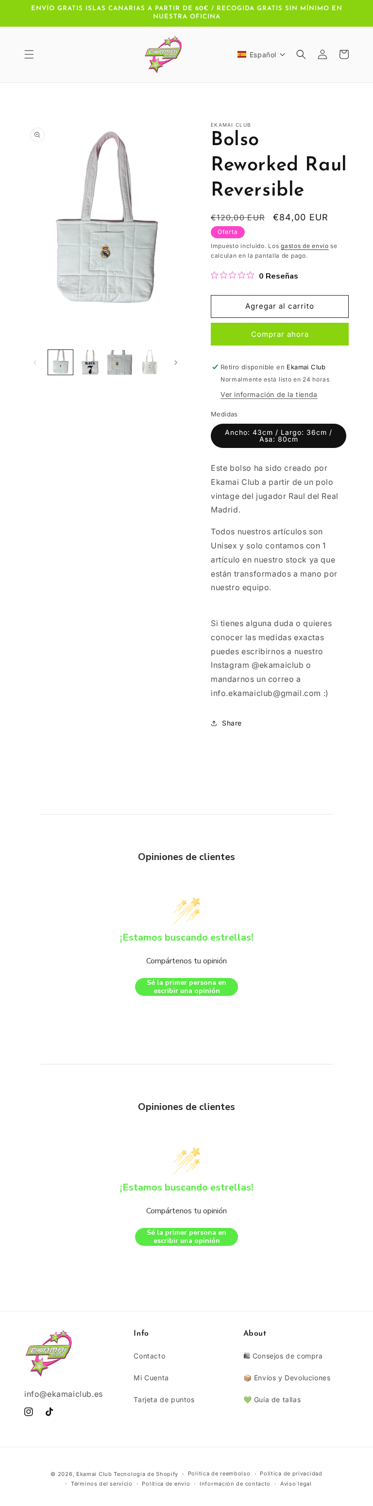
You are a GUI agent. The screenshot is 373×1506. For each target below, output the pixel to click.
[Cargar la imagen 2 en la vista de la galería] (90, 362)
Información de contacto (235, 1483)
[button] (29, 54)
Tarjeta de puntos (164, 1399)
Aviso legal (296, 1483)
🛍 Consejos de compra (283, 1356)
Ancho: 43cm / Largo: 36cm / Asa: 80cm (278, 435)
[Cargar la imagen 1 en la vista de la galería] (60, 362)
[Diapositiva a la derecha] (175, 362)
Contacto (149, 1356)
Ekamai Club (94, 1474)
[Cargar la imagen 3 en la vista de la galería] (119, 362)
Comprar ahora (280, 334)
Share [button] (232, 723)
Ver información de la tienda (269, 394)
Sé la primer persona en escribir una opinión (186, 987)
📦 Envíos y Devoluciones (287, 1378)
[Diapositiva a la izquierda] (35, 362)
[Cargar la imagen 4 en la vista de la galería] (149, 362)
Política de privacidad (291, 1473)
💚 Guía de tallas (272, 1399)
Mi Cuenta (151, 1378)
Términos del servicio (102, 1483)
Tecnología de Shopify (146, 1474)
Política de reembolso (219, 1473)
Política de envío (166, 1483)
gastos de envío (305, 245)
